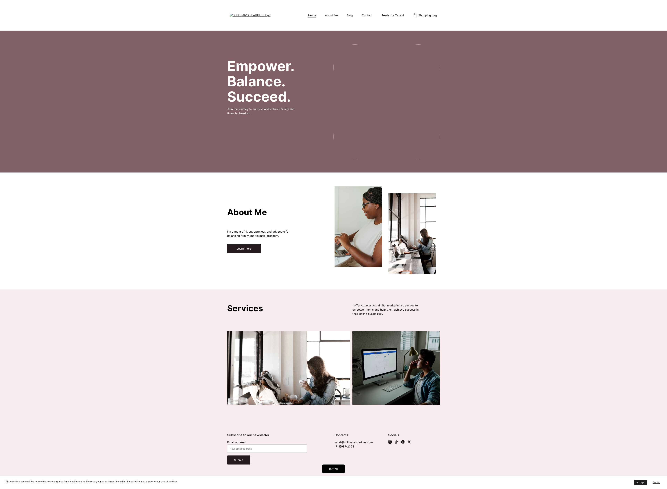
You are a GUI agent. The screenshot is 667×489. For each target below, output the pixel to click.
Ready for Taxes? (392, 15)
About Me (331, 15)
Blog (350, 15)
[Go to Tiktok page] (396, 442)
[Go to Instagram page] (390, 442)
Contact (367, 15)
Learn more (244, 248)
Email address (236, 442)
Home (312, 15)
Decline (656, 482)
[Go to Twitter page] (409, 442)
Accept (640, 482)
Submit (238, 460)
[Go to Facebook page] (403, 442)
